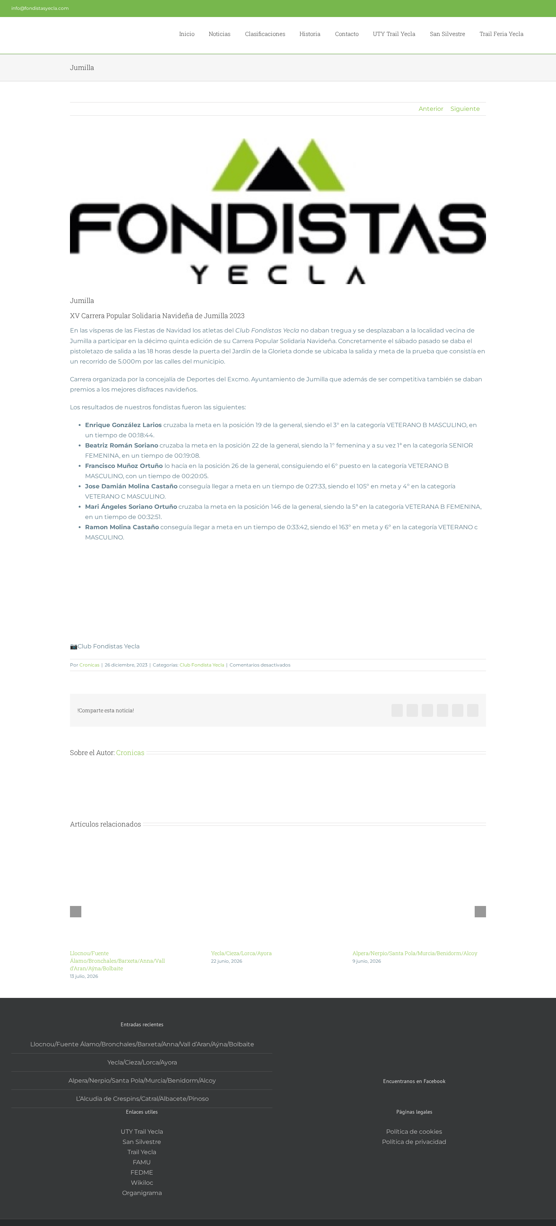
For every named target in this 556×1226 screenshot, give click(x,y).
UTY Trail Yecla (142, 1131)
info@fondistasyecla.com (40, 8)
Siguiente (465, 108)
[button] (534, 33)
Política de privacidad (414, 1141)
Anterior (431, 108)
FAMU (142, 1162)
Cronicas (89, 665)
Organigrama (142, 1192)
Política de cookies (414, 1131)
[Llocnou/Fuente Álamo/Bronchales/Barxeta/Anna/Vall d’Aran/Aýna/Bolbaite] (136, 847)
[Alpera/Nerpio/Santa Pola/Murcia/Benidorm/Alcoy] (419, 847)
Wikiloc (142, 1182)
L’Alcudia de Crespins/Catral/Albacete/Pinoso (142, 1098)
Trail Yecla (141, 1152)
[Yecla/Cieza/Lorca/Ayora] (278, 847)
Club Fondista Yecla (202, 665)
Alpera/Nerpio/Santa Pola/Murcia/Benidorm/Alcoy (415, 953)
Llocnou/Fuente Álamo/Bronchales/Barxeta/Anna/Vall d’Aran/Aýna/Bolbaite (117, 960)
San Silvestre (142, 1141)
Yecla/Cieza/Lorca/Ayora (241, 953)
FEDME (141, 1172)
